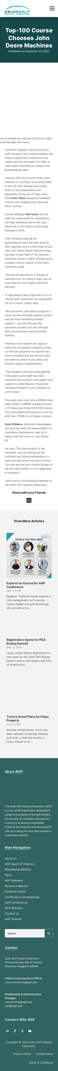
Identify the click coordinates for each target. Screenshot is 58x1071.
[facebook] (15, 1031)
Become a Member (16, 886)
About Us (11, 858)
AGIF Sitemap (13, 919)
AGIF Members (14, 880)
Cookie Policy (44, 1053)
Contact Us (12, 913)
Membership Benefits (18, 869)
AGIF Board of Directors (20, 864)
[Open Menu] (52, 8)
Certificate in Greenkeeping (22, 897)
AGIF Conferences (16, 902)
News (8, 875)
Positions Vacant (15, 891)
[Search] (49, 933)
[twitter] (22, 1031)
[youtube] (30, 1031)
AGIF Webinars (14, 908)
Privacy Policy (22, 1053)
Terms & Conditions (41, 1062)
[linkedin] (7, 1031)
